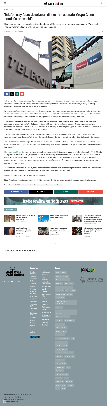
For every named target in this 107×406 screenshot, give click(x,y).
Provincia (45, 304)
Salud (44, 310)
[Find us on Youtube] (12, 281)
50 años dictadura (33, 273)
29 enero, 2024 (55, 220)
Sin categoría (46, 312)
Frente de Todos (61, 342)
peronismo (59, 381)
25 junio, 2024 (21, 222)
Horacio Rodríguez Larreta (64, 352)
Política (44, 301)
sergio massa (60, 385)
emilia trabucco (61, 327)
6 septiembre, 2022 (23, 236)
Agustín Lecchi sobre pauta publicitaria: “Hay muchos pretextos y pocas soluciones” (59, 230)
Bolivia (70, 287)
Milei (68, 367)
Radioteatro (46, 307)
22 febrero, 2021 (9, 31)
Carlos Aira (59, 290)
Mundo (44, 289)
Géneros (32, 320)
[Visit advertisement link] (53, 201)
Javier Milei (60, 360)
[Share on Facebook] (6, 94)
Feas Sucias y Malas (62, 338)
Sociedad (12, 9)
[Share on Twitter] (12, 94)
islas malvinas (69, 356)
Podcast (44, 299)
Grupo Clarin (27, 185)
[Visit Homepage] (53, 3)
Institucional (46, 272)
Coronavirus (60, 297)
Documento (34, 296)
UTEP (63, 388)
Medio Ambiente (45, 278)
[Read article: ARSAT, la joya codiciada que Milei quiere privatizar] (43, 218)
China (73, 290)
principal (69, 381)
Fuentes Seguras (61, 345)
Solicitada (45, 325)
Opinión (44, 292)
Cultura (32, 286)
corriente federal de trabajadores (62, 302)
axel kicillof (69, 283)
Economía (20, 31)
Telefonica (58, 185)
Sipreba (70, 385)
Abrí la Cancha (61, 272)
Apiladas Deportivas (62, 279)
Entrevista (33, 317)
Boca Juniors (60, 287)
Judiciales (45, 275)
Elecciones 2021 (33, 305)
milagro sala (60, 367)
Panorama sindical (62, 374)
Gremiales (33, 323)
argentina (59, 283)
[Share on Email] (22, 94)
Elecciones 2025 (33, 314)
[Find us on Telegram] (19, 281)
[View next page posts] (55, 243)
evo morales (60, 335)
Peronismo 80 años (46, 295)
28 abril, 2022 (89, 236)
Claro (11, 185)
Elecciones (33, 301)
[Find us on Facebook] (4, 281)
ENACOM (18, 185)
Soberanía (45, 319)
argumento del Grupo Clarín (16, 152)
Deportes (33, 289)
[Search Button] (102, 3)
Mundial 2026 (46, 286)
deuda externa (69, 320)
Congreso (33, 283)
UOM (57, 388)
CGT (67, 290)
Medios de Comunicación (46, 282)
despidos (59, 320)
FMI (73, 338)
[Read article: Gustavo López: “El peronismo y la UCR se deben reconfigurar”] (9, 218)
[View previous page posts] (51, 243)
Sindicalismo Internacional (46, 316)
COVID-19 (59, 307)
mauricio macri (61, 363)
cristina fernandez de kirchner (63, 312)
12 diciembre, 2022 (90, 224)
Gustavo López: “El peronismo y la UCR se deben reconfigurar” (25, 217)
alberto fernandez (62, 276)
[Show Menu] (5, 3)
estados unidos (61, 331)
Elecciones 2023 (33, 309)
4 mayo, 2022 (55, 234)
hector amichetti (61, 349)
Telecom (49, 185)
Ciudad (32, 281)
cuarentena (65, 317)
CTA (57, 317)
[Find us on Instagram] (15, 281)
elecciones (60, 324)
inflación (59, 356)
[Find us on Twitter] (8, 281)
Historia (32, 325)
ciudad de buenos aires (64, 294)
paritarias (59, 378)
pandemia (59, 370)
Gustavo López (39, 185)
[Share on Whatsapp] (17, 94)
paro (66, 378)
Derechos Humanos (33, 292)
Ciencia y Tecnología (33, 277)
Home (6, 9)
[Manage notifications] (4, 401)
